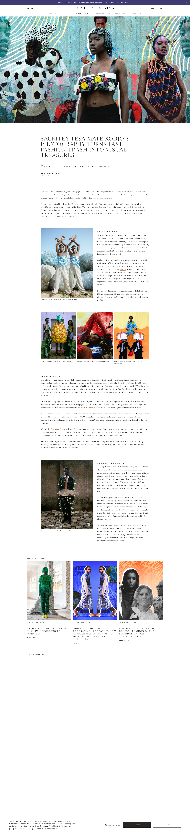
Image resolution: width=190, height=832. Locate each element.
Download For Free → (120, 2)
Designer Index (103, 14)
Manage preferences (113, 825)
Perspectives (121, 14)
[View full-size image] (67, 263)
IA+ (64, 14)
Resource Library (81, 14)
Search (30, 8)
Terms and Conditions (49, 826)
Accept (137, 825)
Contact (137, 14)
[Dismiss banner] (186, 2)
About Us (53, 14)
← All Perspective (35, 654)
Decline (167, 825)
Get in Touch (157, 8)
